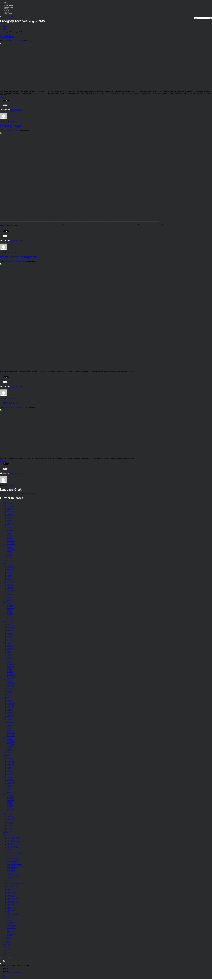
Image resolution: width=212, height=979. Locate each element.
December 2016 (11, 627)
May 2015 (9, 615)
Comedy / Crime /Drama (13, 859)
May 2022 (9, 751)
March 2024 (10, 786)
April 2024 (9, 777)
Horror (8, 913)
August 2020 (10, 701)
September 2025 (11, 812)
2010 (4, 512)
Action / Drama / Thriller (13, 841)
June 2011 (9, 536)
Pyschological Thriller (12, 922)
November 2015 (11, 617)
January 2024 (10, 783)
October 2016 (10, 639)
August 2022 (10, 740)
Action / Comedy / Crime (13, 837)
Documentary (19, 40)
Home (5, 2)
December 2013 (11, 567)
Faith (8, 905)
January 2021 (10, 725)
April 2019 (9, 681)
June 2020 (9, 709)
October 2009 (10, 509)
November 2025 (11, 809)
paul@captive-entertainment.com (12, 972)
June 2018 (9, 670)
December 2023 (11, 761)
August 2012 (10, 548)
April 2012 (9, 547)
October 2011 (10, 542)
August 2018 (10, 663)
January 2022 (10, 745)
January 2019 (10, 687)
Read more (3, 97)
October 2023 (10, 773)
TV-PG (9, 953)
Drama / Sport (10, 899)
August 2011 (10, 529)
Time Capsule (9, 402)
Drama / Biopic (11, 890)
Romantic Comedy (11, 926)
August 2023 (11, 40)
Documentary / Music (12, 886)
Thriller (23, 261)
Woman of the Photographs (18, 256)
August (8, 624)
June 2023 (9, 767)
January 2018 (10, 667)
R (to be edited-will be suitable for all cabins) (18, 948)
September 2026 (11, 829)
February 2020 (10, 704)
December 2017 (11, 646)
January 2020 (10, 706)
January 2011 (10, 533)
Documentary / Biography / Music (16, 883)
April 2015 (9, 603)
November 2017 (11, 655)
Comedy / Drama (11, 862)
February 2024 (10, 782)
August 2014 (10, 585)
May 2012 (9, 557)
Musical (9, 917)
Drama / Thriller (11, 901)
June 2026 (9, 822)
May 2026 (9, 825)
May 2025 (9, 807)
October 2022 (10, 753)
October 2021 (10, 734)
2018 (4, 660)
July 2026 (9, 820)
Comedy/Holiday (11, 871)
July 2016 (9, 631)
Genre (5, 834)
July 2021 (9, 727)
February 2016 (10, 628)
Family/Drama (10, 910)
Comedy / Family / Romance (14, 865)
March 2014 (10, 594)
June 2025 (9, 804)
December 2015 (11, 606)
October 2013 (10, 579)
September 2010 (11, 524)
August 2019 (10, 682)
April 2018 (9, 661)
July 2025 (9, 803)
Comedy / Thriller (11, 868)
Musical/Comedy (11, 919)
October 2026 (10, 828)
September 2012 (11, 561)
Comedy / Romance (12, 867)
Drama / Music (10, 895)
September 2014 (11, 600)
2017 (4, 642)
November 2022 (11, 752)
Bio (8, 850)
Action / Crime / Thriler (13, 838)
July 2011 (9, 535)
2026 (4, 813)
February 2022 (10, 743)
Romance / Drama (11, 925)
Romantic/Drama (11, 928)
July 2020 (9, 707)
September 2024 (11, 792)
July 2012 (9, 553)
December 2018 (11, 664)
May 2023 (9, 770)
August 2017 (10, 645)
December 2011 (11, 530)
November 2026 (11, 826)
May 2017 (9, 654)
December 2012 (11, 550)
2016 (4, 621)
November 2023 (11, 771)
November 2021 (11, 733)
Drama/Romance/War (12, 902)
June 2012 (9, 554)
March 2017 (10, 652)
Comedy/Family (11, 870)
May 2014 (9, 596)
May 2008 (9, 503)
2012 (4, 545)
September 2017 (11, 658)
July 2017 (9, 651)
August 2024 (10, 779)
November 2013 (11, 578)
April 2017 (9, 643)
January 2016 (10, 630)
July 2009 (9, 508)
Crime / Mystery (11, 874)
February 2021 (10, 724)
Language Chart (8, 7)
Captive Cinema (8, 13)
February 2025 (10, 800)
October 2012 (10, 560)
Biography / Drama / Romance (15, 852)
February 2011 (10, 532)
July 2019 (9, 688)
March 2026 (10, 823)
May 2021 (9, 731)
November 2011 (11, 541)
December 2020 (11, 703)
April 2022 (9, 739)
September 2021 (11, 736)
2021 (4, 718)
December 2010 (11, 515)
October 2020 (10, 715)
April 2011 (9, 527)
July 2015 (9, 611)
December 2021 (11, 722)
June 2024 (6, 943)
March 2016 (10, 634)
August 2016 (10, 625)
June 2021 (9, 728)
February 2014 (10, 588)
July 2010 (9, 518)
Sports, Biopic (10, 934)
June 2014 (9, 593)
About (6, 3)
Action (8, 835)
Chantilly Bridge (10, 126)
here (7, 493)
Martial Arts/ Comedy (12, 914)
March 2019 (10, 691)
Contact (6, 12)
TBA (8, 951)
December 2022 (11, 742)
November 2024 (11, 789)
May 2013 (9, 576)
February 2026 (10, 817)
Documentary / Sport (12, 887)
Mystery (9, 920)
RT (7, 950)
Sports (8, 932)
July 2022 (9, 746)
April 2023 (9, 758)
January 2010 (10, 517)
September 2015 (11, 620)
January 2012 (10, 551)
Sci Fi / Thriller (11, 929)
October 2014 (10, 599)
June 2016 (9, 633)
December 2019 (11, 684)
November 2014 (11, 597)
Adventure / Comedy (12, 846)
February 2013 (10, 569)
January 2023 (10, 764)
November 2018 (11, 675)
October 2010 (10, 523)
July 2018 (9, 669)
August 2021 (10, 721)
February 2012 (7, 832)
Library (6, 8)
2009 (4, 505)
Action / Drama (11, 840)
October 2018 (10, 676)
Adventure (9, 844)
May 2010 (9, 520)
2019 (4, 679)
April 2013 (9, 564)
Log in (5, 975)
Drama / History (11, 893)
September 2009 (11, 511)
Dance (8, 880)
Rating (5, 946)
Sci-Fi (8, 931)
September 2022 (11, 755)
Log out (5, 977)
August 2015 (10, 605)
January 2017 (10, 649)
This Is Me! (7, 36)
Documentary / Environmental (14, 884)
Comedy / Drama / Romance (14, 864)
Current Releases (8, 5)
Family (8, 907)
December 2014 (11, 587)
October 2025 (10, 810)
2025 (4, 794)
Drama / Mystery (11, 896)
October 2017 (10, 657)
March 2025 (10, 806)
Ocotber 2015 (10, 618)
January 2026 (10, 819)
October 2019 (10, 695)
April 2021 (9, 719)
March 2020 (10, 710)
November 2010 (11, 521)
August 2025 (10, 797)
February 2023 (10, 762)
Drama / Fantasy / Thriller (13, 892)
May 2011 (9, 539)
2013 (4, 563)
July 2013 (9, 572)
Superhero (9, 935)
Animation (9, 849)
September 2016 (11, 640)
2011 (4, 526)
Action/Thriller (10, 843)
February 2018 (10, 666)
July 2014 (9, 591)
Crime (8, 873)
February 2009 (10, 506)
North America (7, 944)
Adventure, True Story (12, 847)
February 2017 (10, 648)
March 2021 (10, 730)
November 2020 (11, 713)
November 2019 (11, 694)
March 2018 (10, 672)
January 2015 (10, 609)
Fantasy (9, 911)
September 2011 (11, 544)
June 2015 (9, 612)
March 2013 (10, 575)
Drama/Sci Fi (10, 904)
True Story (9, 938)
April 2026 (9, 815)
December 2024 (11, 780)
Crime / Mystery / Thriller (13, 876)
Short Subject (6, 954)
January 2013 (10, 570)
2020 (4, 698)
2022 (4, 737)
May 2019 (9, 692)
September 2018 (11, 678)
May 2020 (9, 712)
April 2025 (9, 795)
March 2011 (10, 538)
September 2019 (11, 697)
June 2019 (9, 689)
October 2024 (10, 791)
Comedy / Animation (12, 858)
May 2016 (9, 636)
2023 (4, 29)
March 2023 (10, 768)
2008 (4, 502)
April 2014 (9, 584)
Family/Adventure (11, 908)
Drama (17, 130)
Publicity (6, 10)
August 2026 (10, 816)
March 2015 (10, 614)
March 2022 (10, 749)
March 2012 (10, 556)
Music (8, 916)
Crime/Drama (10, 877)
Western (9, 941)
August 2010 (10, 514)
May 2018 (9, 673)
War (8, 940)
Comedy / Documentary (13, 861)
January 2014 (10, 590)
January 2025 (10, 801)
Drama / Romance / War (13, 898)
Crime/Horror (10, 879)
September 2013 (11, 581)
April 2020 (9, 700)
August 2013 (10, 566)
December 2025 (11, 798)
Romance (18, 261)
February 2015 (10, 608)
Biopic (8, 855)
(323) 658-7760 (7, 969)
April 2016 (9, 623)
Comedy (9, 856)
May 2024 (9, 788)
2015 (4, 602)
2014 (4, 582)
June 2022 (9, 748)
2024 (4, 776)
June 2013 (9, 573)
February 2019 (10, 685)
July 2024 (9, 785)
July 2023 (9, 765)
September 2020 (11, 716)
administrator (16, 109)
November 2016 (11, 637)
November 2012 (11, 558)
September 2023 (11, 774)
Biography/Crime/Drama (13, 853)
